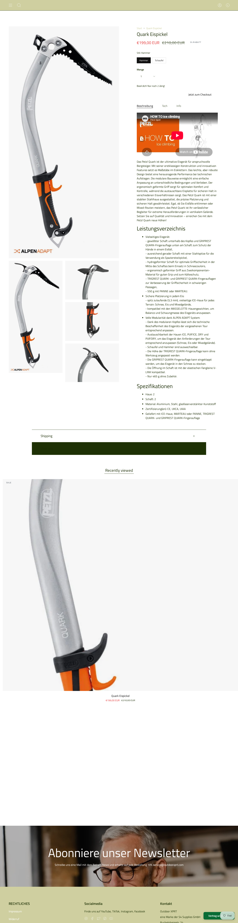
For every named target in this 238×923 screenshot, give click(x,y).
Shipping (46, 435)
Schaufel (159, 59)
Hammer (143, 59)
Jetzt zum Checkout (200, 94)
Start (139, 28)
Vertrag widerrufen (219, 916)
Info (178, 106)
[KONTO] (220, 5)
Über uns (47, 448)
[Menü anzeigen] (10, 5)
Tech (164, 106)
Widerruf (14, 919)
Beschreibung (145, 106)
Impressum (15, 911)
